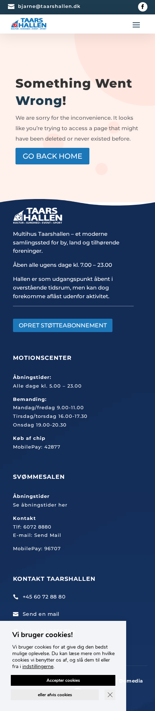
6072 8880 (37, 527)
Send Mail (47, 535)
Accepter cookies (63, 680)
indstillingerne (37, 666)
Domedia (131, 681)
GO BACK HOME (52, 156)
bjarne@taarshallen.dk (49, 6)
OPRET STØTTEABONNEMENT (63, 325)
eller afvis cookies (55, 695)
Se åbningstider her (40, 505)
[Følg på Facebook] (142, 7)
